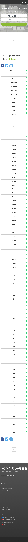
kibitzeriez (18, 70)
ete (20, 349)
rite (20, 302)
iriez (20, 216)
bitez (19, 188)
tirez (19, 235)
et (20, 420)
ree (20, 365)
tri (20, 401)
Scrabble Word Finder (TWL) (9, 517)
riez (20, 298)
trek (20, 318)
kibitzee (19, 86)
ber (20, 338)
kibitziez (19, 78)
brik (20, 279)
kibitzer (19, 90)
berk (19, 263)
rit (20, 377)
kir (20, 357)
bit (20, 342)
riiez (20, 228)
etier (19, 200)
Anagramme (4, 492)
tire (20, 314)
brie (20, 275)
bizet (19, 192)
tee (20, 385)
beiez (19, 169)
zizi (20, 330)
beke (19, 259)
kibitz (19, 149)
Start (3, 487)
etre (20, 283)
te (20, 432)
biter (19, 184)
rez (20, 369)
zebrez (19, 165)
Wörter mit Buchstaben (8, 522)
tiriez (19, 153)
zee (20, 404)
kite (20, 291)
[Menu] (25, 2)
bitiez (19, 137)
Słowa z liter (5, 524)
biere (19, 177)
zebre (19, 247)
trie (20, 322)
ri (20, 428)
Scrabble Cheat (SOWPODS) (9, 519)
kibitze (19, 110)
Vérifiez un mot (5, 490)
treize (19, 157)
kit (20, 361)
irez (20, 287)
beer (19, 251)
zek (20, 408)
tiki (20, 310)
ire (20, 353)
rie (20, 373)
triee (19, 239)
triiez (19, 161)
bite (20, 271)
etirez (19, 141)
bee (20, 334)
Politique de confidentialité (14, 537)
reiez (19, 224)
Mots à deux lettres (6, 507)
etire (19, 208)
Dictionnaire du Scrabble (7, 506)
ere (20, 346)
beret (19, 173)
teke (19, 306)
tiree (19, 232)
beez (19, 255)
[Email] (11, 65)
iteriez (19, 106)
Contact (3, 493)
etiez (19, 204)
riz (20, 381)
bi (20, 416)
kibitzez (19, 94)
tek (20, 389)
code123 (18, 540)
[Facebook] (22, 2)
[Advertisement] (14, 42)
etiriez (19, 102)
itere (19, 220)
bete (19, 267)
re (20, 424)
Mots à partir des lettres (7, 488)
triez (19, 243)
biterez (19, 98)
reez (20, 294)
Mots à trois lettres (6, 509)
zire (20, 326)
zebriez (19, 114)
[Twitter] (6, 65)
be (20, 412)
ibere (19, 212)
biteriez (19, 82)
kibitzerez (19, 74)
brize (19, 196)
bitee (19, 180)
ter (20, 393)
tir (20, 397)
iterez (19, 145)
